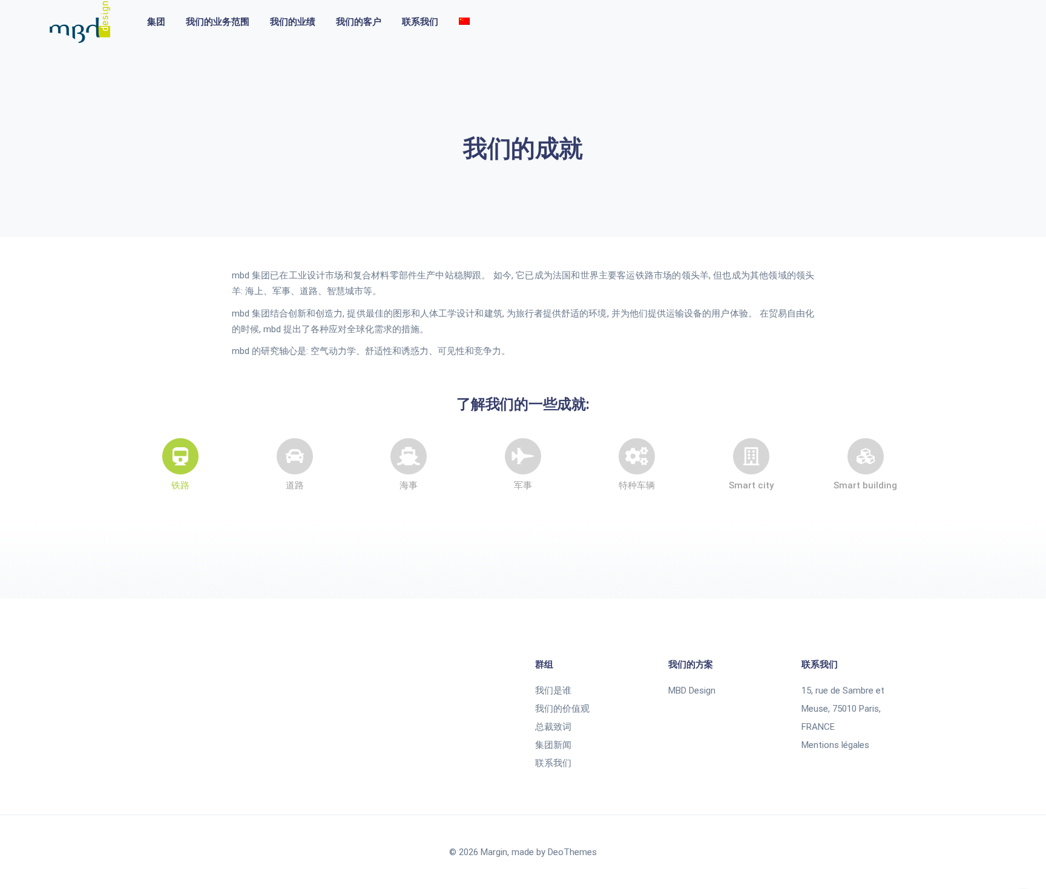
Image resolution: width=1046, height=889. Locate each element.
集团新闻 (553, 745)
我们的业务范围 (217, 21)
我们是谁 (553, 690)
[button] (180, 485)
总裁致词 (553, 726)
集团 (156, 21)
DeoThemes (572, 852)
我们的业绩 (292, 21)
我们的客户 (358, 21)
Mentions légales (835, 745)
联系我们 (420, 21)
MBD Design (691, 690)
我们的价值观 (562, 708)
